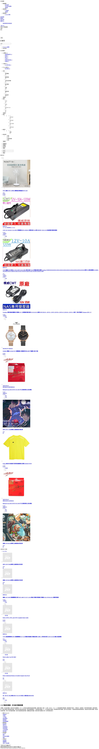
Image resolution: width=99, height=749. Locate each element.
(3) (8, 65)
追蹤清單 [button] (4, 23)
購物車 (1, 18)
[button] (49, 7)
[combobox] (49, 41)
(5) (8, 54)
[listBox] (49, 155)
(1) (6, 57)
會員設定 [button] (10, 23)
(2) (6, 55)
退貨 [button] (7, 23)
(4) (7, 68)
